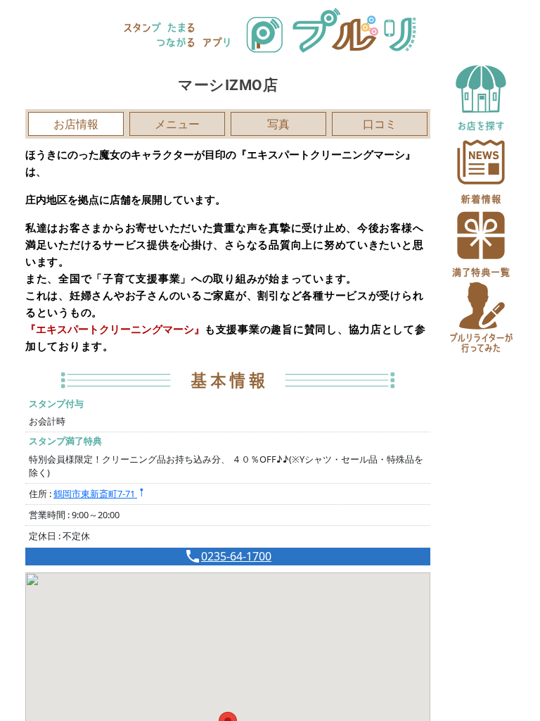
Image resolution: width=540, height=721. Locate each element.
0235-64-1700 (236, 556)
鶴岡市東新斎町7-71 (95, 493)
